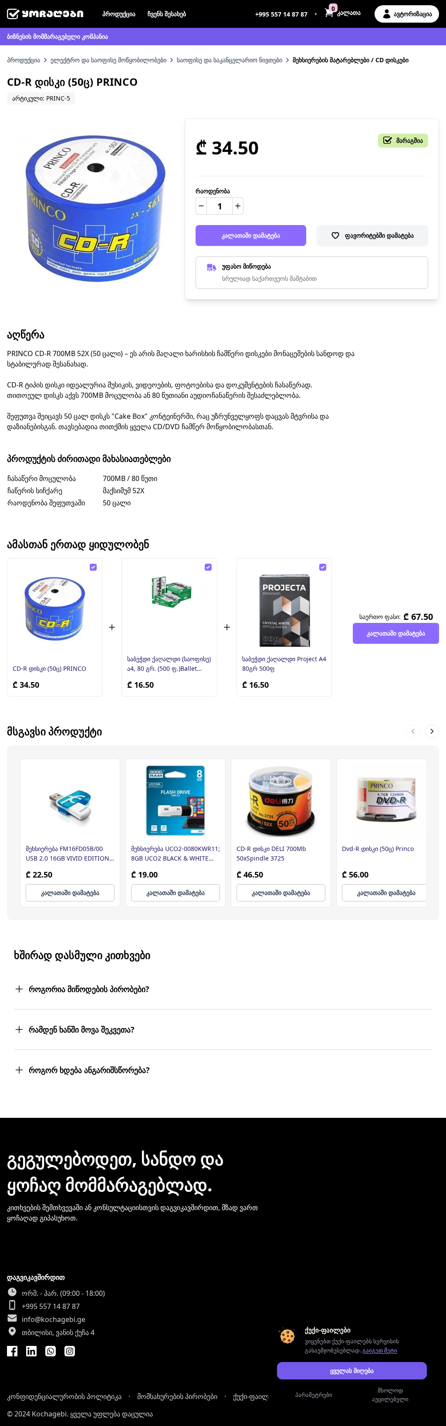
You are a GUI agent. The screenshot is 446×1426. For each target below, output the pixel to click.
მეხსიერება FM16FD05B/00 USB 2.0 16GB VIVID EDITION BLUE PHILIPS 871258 (67, 853)
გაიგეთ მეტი (379, 1350)
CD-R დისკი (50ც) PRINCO (49, 668)
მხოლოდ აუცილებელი (390, 1394)
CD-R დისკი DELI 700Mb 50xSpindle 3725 (271, 853)
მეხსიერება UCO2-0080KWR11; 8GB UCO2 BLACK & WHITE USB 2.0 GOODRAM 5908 (175, 853)
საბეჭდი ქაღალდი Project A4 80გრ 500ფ (284, 664)
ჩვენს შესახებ (167, 14)
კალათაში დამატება (251, 235)
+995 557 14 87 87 (281, 14)
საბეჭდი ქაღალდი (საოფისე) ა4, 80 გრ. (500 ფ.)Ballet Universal (169, 664)
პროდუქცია (118, 14)
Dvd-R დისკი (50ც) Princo (378, 848)
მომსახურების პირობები (177, 1396)
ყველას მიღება (352, 1370)
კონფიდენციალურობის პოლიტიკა (64, 1396)
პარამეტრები (313, 1395)
